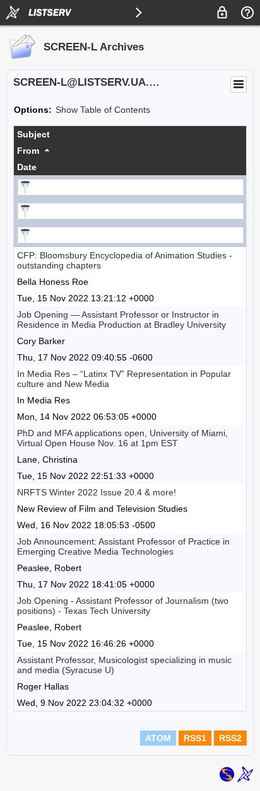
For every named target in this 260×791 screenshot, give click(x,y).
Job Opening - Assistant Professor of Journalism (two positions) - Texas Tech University (122, 606)
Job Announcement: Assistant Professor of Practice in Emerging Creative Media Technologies (123, 546)
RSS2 (230, 738)
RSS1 (195, 738)
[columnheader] (130, 134)
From (28, 151)
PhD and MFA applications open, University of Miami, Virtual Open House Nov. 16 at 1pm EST (122, 438)
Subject (33, 134)
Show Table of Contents (103, 110)
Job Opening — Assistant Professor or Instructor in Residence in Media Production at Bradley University (121, 319)
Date (27, 167)
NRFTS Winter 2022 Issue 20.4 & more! (96, 492)
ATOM (158, 738)
